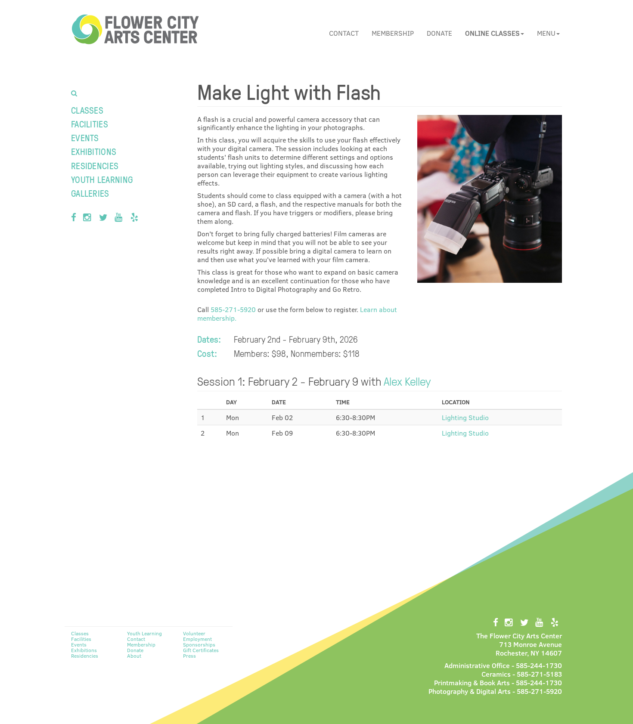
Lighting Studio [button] (465, 417)
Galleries (90, 193)
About (134, 655)
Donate (439, 32)
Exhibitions (93, 151)
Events (85, 137)
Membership (393, 32)
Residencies (94, 165)
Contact (344, 32)
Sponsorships (199, 644)
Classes (87, 110)
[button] (495, 33)
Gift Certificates (201, 650)
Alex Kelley (407, 381)
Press (189, 655)
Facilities (89, 124)
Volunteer (194, 633)
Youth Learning (102, 179)
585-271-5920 (233, 309)
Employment (197, 638)
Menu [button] (546, 32)
